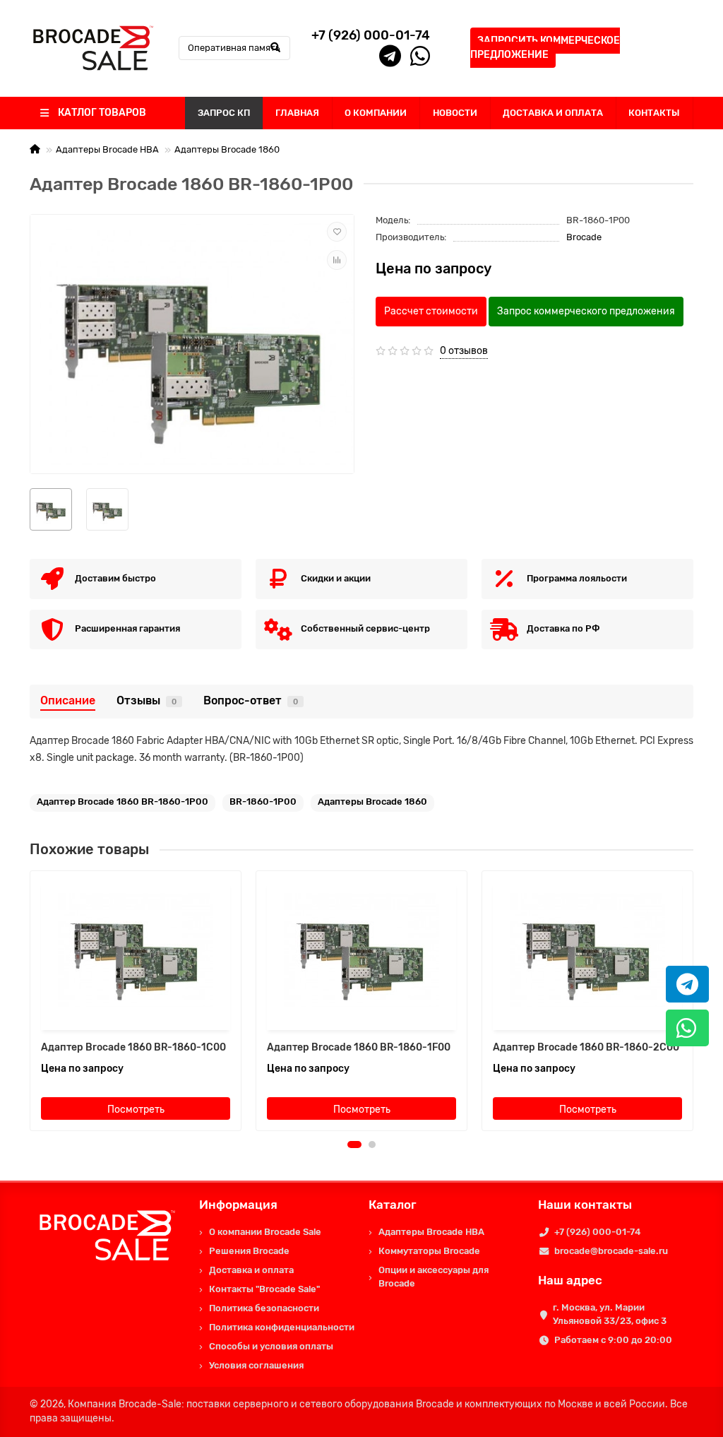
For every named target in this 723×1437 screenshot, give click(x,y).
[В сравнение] (337, 260)
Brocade (584, 237)
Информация (238, 1205)
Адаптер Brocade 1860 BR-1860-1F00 (358, 1047)
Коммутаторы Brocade (429, 1251)
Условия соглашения (256, 1365)
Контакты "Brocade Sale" (264, 1289)
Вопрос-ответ (250, 700)
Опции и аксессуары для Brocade (433, 1277)
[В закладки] (337, 232)
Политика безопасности (264, 1308)
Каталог (393, 1205)
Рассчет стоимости (431, 311)
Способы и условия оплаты (271, 1346)
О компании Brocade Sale (265, 1231)
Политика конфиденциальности (281, 1327)
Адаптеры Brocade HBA (107, 149)
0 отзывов (464, 351)
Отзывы (146, 700)
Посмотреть (136, 1110)
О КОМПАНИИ (376, 112)
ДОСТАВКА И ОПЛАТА (553, 112)
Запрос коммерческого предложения (586, 311)
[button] (354, 1144)
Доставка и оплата (251, 1270)
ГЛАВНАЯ (297, 112)
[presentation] (31, 1001)
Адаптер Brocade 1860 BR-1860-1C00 (133, 1047)
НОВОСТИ (455, 112)
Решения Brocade (249, 1251)
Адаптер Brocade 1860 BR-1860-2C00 (586, 1047)
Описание (67, 700)
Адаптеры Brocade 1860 (227, 149)
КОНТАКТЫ (654, 112)
